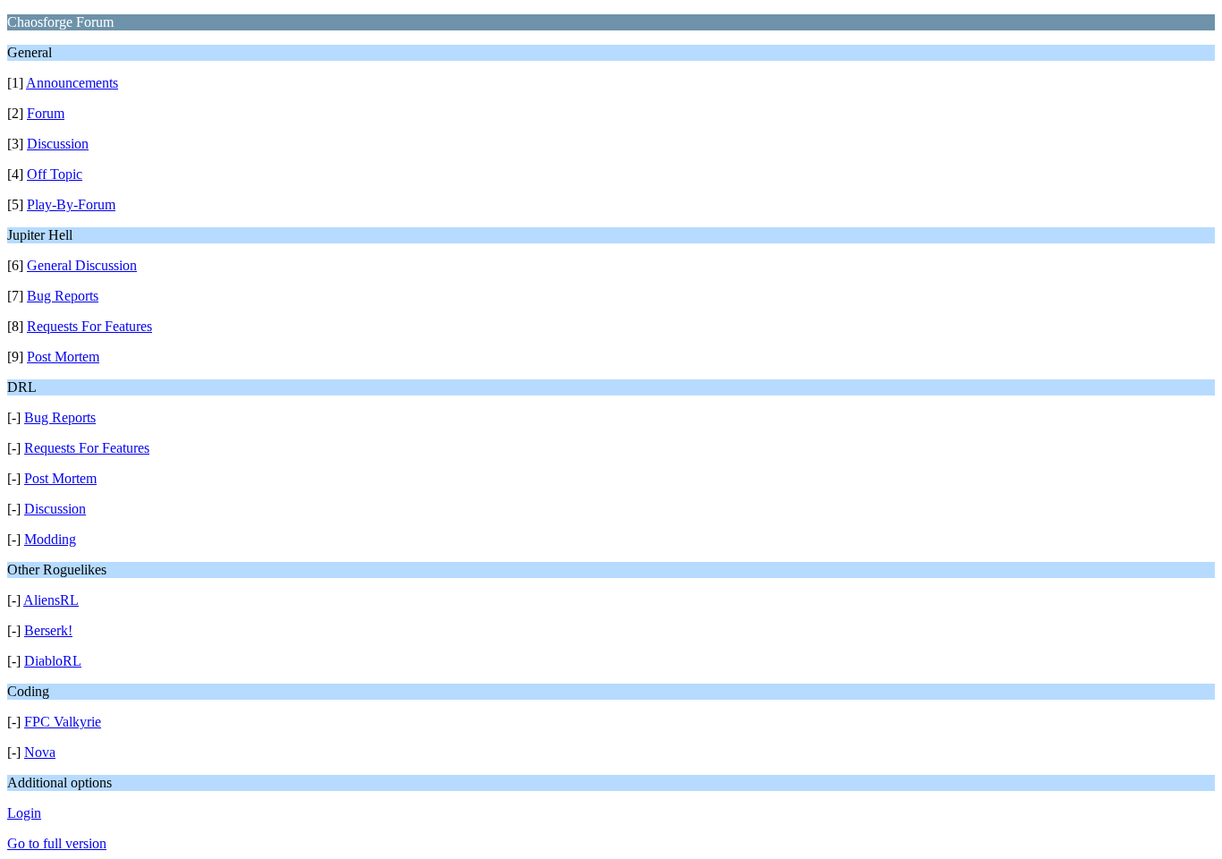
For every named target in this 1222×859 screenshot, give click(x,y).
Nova (39, 752)
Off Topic (54, 174)
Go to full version (56, 843)
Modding (50, 539)
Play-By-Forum (71, 204)
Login (24, 813)
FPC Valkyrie (62, 721)
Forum (45, 113)
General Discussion (82, 265)
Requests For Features (89, 326)
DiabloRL (52, 660)
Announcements (72, 82)
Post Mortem (63, 356)
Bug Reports (62, 295)
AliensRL (51, 600)
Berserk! (48, 630)
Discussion (58, 143)
